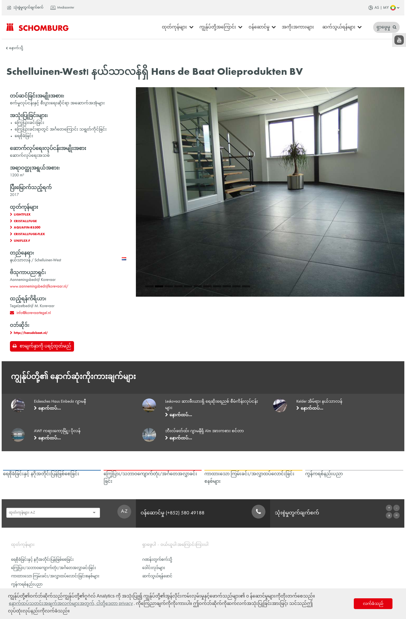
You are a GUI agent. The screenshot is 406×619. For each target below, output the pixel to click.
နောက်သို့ (16, 48)
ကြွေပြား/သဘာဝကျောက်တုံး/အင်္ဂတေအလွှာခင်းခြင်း (53, 568)
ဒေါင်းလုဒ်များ (153, 568)
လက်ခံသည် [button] (373, 603)
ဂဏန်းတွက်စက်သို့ (157, 560)
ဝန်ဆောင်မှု (259, 27)
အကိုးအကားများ (298, 27)
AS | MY (382, 8)
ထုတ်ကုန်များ (174, 27)
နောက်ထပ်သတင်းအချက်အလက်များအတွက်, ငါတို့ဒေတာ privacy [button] (71, 603)
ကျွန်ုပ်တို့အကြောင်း (217, 27)
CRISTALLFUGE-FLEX (29, 234)
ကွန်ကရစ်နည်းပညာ (27, 584)
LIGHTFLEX (22, 214)
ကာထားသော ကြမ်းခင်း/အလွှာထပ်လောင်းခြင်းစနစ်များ (55, 576)
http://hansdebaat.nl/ (31, 333)
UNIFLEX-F (22, 241)
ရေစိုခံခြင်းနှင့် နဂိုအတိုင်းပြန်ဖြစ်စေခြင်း (42, 560)
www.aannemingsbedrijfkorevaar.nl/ (39, 286)
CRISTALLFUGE (25, 221)
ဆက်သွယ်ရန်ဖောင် (157, 576)
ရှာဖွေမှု (383, 27)
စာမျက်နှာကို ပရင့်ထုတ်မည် (45, 346)
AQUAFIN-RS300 (27, 227)
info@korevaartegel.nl (34, 313)
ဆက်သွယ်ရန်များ (338, 27)
